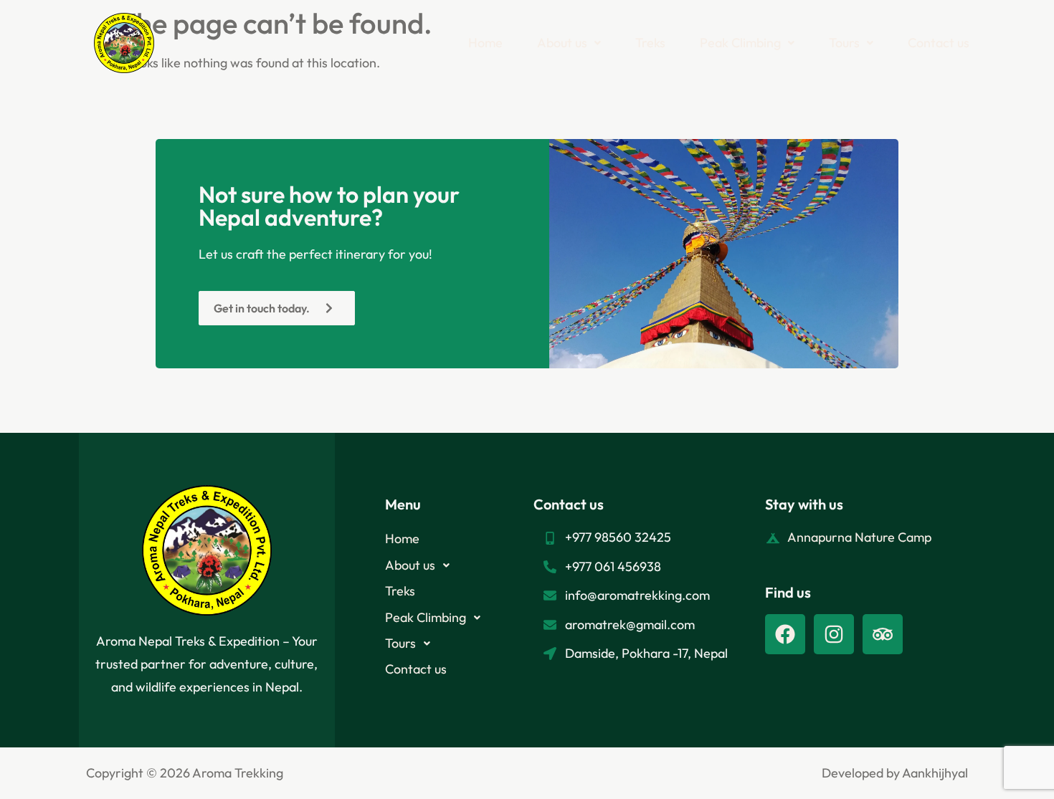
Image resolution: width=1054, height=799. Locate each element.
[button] (569, 43)
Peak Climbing (740, 42)
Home (485, 42)
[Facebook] (785, 634)
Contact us (938, 42)
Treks (650, 42)
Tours (844, 42)
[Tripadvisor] (883, 634)
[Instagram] (834, 634)
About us (562, 42)
